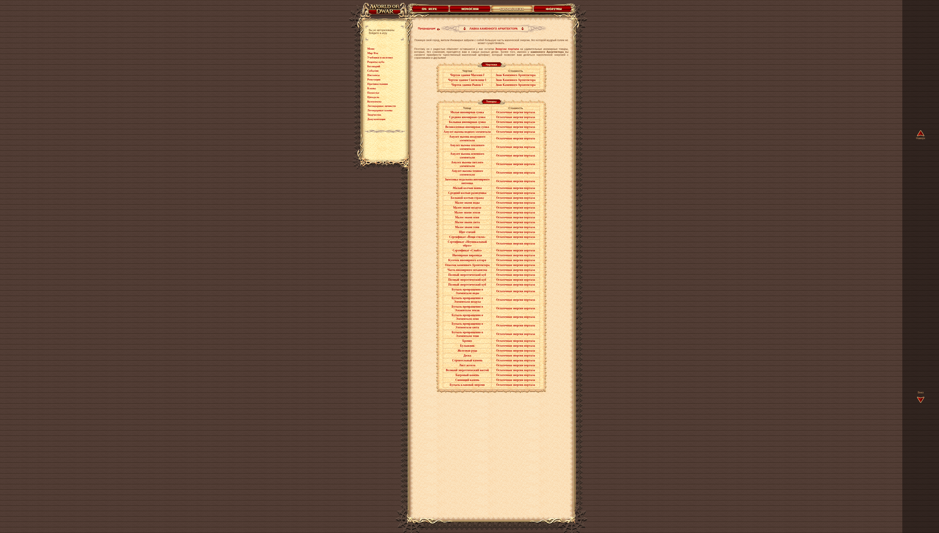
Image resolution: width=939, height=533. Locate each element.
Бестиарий (373, 66)
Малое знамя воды (467, 202)
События (373, 70)
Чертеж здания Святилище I (467, 80)
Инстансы (373, 75)
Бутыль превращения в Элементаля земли (467, 308)
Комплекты (374, 101)
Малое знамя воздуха (467, 207)
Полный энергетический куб (467, 275)
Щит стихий (467, 232)
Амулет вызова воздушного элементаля (467, 138)
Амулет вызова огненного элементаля (467, 155)
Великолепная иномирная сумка (467, 127)
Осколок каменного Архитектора (467, 265)
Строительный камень (467, 360)
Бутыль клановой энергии (467, 385)
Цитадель (373, 97)
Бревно (467, 341)
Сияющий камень (467, 380)
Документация (376, 119)
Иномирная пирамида (467, 255)
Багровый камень (467, 375)
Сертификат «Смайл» (467, 250)
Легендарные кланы (379, 110)
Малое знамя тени (467, 227)
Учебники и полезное (380, 57)
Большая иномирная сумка (467, 122)
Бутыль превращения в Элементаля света (467, 325)
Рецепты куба (375, 61)
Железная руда (467, 350)
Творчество (374, 114)
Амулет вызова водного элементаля (467, 131)
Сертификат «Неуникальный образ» (467, 243)
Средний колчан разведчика (467, 193)
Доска (467, 355)
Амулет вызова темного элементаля (467, 172)
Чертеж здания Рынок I (467, 85)
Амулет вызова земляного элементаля (467, 147)
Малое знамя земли (467, 212)
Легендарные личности (381, 105)
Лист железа (467, 365)
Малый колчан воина (467, 188)
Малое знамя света (467, 222)
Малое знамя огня (467, 217)
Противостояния (377, 83)
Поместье (373, 92)
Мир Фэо (372, 53)
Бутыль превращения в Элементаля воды (467, 291)
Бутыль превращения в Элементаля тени (467, 334)
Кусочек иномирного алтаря (467, 260)
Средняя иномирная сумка (467, 117)
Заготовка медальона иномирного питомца (467, 181)
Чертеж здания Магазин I (467, 75)
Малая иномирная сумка (467, 112)
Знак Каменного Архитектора (516, 75)
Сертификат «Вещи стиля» (467, 237)
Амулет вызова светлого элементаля (467, 164)
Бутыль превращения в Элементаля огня (467, 317)
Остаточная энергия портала (515, 112)
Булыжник (467, 345)
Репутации (373, 79)
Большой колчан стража (467, 198)
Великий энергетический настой (467, 370)
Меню (370, 48)
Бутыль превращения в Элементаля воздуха (467, 299)
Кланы (371, 88)
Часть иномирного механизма (467, 270)
